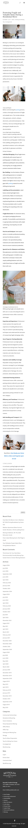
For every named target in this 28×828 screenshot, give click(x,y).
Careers (5, 800)
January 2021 (6, 638)
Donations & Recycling (9, 718)
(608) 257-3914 (6, 786)
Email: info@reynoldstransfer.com (11, 790)
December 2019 (7, 672)
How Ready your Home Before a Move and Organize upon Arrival (14, 455)
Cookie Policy (7, 808)
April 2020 (5, 664)
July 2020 (5, 655)
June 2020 (5, 658)
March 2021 (6, 632)
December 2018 (7, 696)
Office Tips (5, 729)
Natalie (5, 19)
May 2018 (5, 707)
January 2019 (6, 693)
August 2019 (6, 681)
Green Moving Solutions (18, 557)
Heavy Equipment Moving (10, 724)
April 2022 (5, 617)
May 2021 (5, 626)
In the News (7, 804)
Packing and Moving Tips (9, 732)
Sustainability (7, 798)
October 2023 (6, 611)
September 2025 (7, 574)
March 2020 (6, 667)
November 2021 (7, 620)
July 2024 (5, 597)
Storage (5, 735)
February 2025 (7, 582)
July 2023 (5, 614)
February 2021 (7, 635)
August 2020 (6, 652)
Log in (4, 754)
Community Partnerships (10, 715)
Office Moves (6, 726)
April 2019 (5, 687)
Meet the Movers (8, 802)
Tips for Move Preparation (10, 738)
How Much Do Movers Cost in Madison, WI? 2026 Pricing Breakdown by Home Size (13, 522)
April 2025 (5, 580)
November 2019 (7, 675)
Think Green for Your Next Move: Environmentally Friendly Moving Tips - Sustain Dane (13, 555)
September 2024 (7, 591)
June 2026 (5, 571)
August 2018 (6, 704)
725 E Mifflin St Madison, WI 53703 (11, 784)
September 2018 (7, 701)
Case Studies (7, 794)
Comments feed (7, 760)
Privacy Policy (7, 806)
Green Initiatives (7, 721)
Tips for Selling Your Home (10, 741)
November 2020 (7, 643)
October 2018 (6, 699)
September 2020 (7, 649)
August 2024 (6, 594)
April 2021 (5, 629)
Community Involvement (10, 796)
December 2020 (7, 640)
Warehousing (6, 747)
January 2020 (6, 669)
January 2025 (6, 585)
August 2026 (6, 565)
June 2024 (5, 600)
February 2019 (7, 690)
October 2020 (6, 646)
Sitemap (6, 812)
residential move (7, 70)
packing (18, 110)
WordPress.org (7, 763)
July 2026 (5, 568)
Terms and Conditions (9, 810)
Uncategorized (8, 22)
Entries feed (6, 757)
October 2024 (6, 588)
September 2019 (7, 678)
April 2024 (5, 603)
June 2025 (5, 577)
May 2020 (5, 661)
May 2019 (5, 684)
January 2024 (6, 609)
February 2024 (7, 606)
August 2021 (6, 623)
